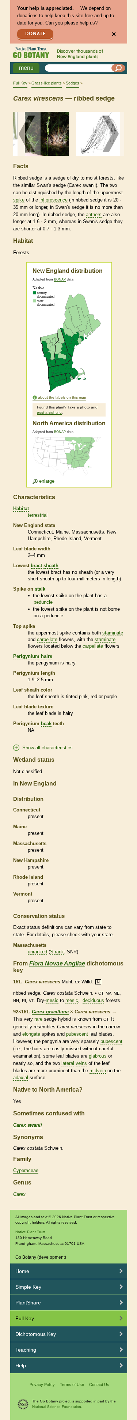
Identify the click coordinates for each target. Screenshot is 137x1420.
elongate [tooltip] (31, 1034)
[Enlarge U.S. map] (68, 461)
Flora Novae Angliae (57, 963)
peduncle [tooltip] (43, 602)
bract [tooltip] (36, 565)
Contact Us (99, 1384)
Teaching (25, 1350)
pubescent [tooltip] (77, 1034)
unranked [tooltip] (37, 951)
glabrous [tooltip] (98, 1056)
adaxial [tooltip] (20, 1077)
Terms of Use (72, 1384)
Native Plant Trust (30, 1232)
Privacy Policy (42, 1384)
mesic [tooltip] (52, 1000)
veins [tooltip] (81, 1063)
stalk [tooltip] (40, 589)
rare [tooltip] (38, 1019)
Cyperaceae (25, 1170)
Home (22, 1271)
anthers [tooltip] (94, 214)
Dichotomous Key (35, 1334)
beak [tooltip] (46, 723)
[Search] (118, 68)
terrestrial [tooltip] (37, 515)
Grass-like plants (46, 83)
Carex (19, 1194)
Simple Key (28, 1287)
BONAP (60, 279)
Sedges (72, 83)
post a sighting (49, 412)
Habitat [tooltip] (21, 508)
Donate (35, 33)
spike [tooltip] (18, 200)
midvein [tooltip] (98, 1070)
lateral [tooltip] (67, 1063)
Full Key (20, 83)
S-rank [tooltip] (57, 951)
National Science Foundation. (57, 1407)
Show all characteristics (47, 747)
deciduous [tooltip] (93, 1000)
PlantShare (28, 1303)
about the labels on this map (62, 397)
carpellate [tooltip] (47, 639)
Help (20, 1365)
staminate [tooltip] (112, 633)
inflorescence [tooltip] (53, 200)
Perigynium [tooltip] (26, 656)
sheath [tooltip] (50, 565)
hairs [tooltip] (46, 656)
